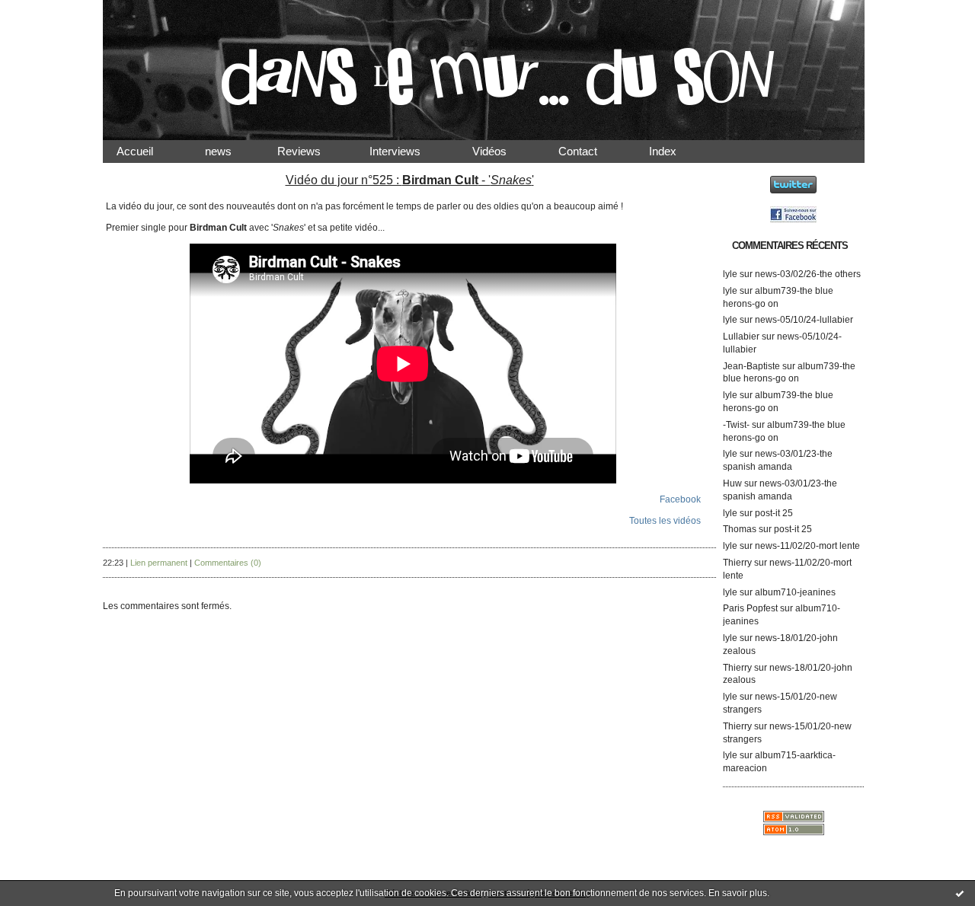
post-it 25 (774, 513)
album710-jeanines (795, 592)
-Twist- (736, 425)
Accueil (147, 151)
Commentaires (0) (227, 562)
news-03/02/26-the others (808, 274)
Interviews (407, 151)
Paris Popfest (750, 608)
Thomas (739, 529)
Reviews (312, 151)
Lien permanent (158, 562)
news (230, 151)
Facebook (680, 499)
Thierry (737, 562)
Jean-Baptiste (751, 366)
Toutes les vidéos (665, 520)
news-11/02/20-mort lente (807, 546)
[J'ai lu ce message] (960, 893)
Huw (732, 483)
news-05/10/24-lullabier (804, 319)
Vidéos (501, 151)
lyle (730, 274)
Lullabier (741, 336)
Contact (590, 151)
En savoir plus (737, 893)
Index (675, 151)
